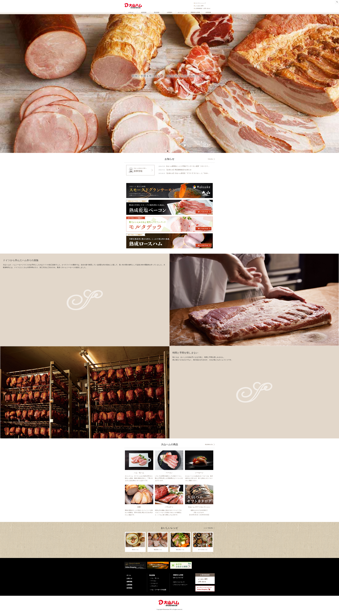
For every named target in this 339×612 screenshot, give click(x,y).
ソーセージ (154, 583)
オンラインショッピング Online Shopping (204, 588)
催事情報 (143, 12)
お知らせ (130, 12)
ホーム (129, 575)
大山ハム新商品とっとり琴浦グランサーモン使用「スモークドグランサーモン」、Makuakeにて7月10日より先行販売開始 (188, 166)
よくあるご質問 (199, 5)
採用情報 (208, 12)
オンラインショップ (200, 3)
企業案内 (169, 12)
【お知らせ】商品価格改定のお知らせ (178, 170)
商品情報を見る (209, 444)
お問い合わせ (202, 581)
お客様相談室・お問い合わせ (202, 8)
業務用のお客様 (195, 12)
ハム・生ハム (155, 578)
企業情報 (129, 585)
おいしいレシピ (182, 12)
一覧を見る (210, 159)
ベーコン (153, 581)
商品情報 (156, 12)
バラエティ (154, 586)
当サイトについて (179, 582)
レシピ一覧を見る (208, 528)
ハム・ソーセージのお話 (158, 589)
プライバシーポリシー (180, 585)
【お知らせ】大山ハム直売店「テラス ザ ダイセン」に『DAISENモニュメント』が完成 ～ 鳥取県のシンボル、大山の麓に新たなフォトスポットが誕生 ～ (188, 173)
